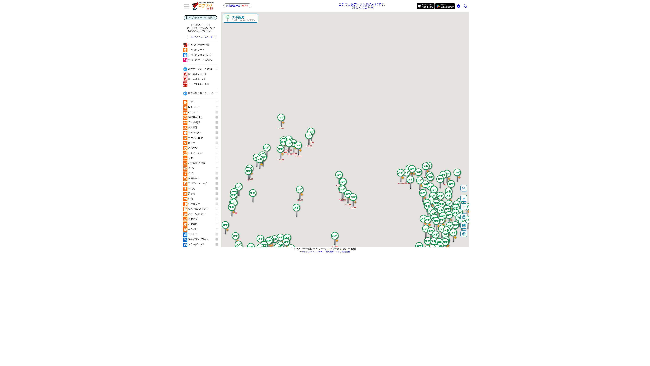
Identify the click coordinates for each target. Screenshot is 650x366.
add (464, 198)
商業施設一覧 (237, 5)
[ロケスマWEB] (204, 6)
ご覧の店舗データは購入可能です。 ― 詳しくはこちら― (362, 6)
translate (465, 6)
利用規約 (330, 251)
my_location (464, 234)
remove (464, 207)
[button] (425, 167)
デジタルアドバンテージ (313, 251)
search (464, 188)
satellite (464, 225)
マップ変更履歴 (343, 251)
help (459, 6)
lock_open (464, 217)
